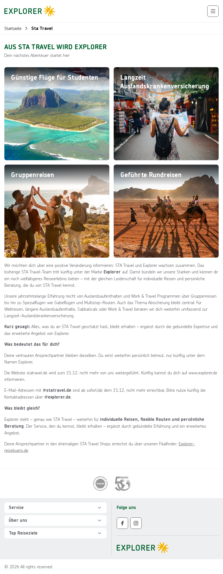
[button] (55, 507)
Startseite (12, 28)
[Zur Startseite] (31, 11)
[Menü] (213, 11)
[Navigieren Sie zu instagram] (136, 523)
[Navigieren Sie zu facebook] (122, 523)
